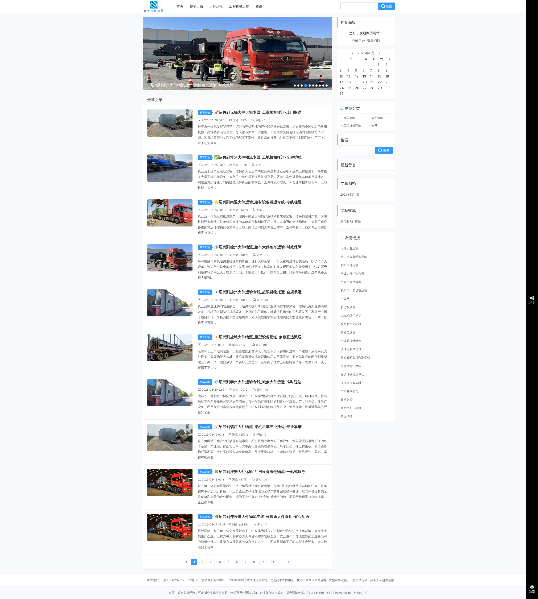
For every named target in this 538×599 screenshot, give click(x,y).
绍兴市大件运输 (350, 221)
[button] (295, 85)
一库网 (345, 298)
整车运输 (196, 6)
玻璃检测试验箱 (351, 349)
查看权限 (374, 40)
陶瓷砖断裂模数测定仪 (355, 357)
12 (357, 76)
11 (348, 76)
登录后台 (358, 40)
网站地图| (152, 580)
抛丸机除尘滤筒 (351, 315)
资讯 (259, 6)
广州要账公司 (349, 391)
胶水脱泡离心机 (351, 324)
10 (272, 562)
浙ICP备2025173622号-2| (181, 580)
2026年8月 (366, 53)
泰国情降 (346, 416)
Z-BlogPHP (360, 592)
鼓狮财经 (346, 399)
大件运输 (216, 6)
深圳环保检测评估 (352, 374)
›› (289, 562)
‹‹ (186, 562)
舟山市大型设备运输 (354, 256)
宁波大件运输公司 (352, 273)
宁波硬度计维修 (351, 340)
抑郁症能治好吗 (351, 366)
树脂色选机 (348, 332)
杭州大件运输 (349, 265)
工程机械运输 (239, 6)
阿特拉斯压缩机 (351, 408)
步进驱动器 (348, 307)
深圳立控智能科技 (352, 382)
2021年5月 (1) (349, 194)
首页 (180, 6)
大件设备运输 (349, 248)
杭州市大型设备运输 (354, 290)
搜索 (389, 6)
